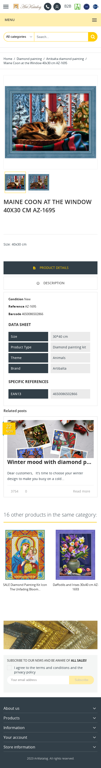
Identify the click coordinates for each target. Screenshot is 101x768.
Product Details (54, 267)
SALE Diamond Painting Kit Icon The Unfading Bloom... (25, 587)
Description (54, 283)
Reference (16, 306)
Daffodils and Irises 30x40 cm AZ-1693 (75, 587)
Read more (82, 491)
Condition (15, 299)
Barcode (14, 314)
